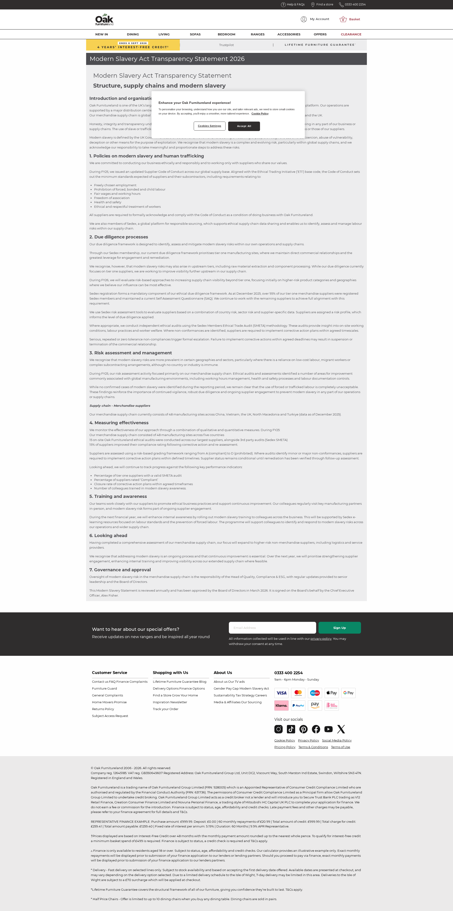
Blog (202, 681)
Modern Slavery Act (254, 688)
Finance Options (192, 688)
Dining (133, 34)
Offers (320, 34)
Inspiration (161, 702)
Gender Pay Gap (226, 688)
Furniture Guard (104, 688)
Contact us (100, 681)
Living (164, 34)
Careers (261, 695)
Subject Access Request (110, 716)
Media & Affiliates (227, 702)
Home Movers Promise (109, 702)
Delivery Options (166, 688)
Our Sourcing (251, 702)
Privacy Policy (308, 740)
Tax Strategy (245, 695)
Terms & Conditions (313, 747)
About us (220, 681)
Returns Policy (103, 709)
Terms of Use (340, 747)
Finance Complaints (131, 681)
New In (101, 34)
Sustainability (224, 695)
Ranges (257, 34)
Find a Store (162, 695)
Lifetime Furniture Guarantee (175, 681)
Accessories (288, 34)
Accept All (244, 126)
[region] (228, 114)
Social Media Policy (337, 740)
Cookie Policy (284, 740)
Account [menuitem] (319, 19)
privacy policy (320, 638)
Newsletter (178, 702)
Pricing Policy (284, 747)
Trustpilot (226, 45)
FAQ (112, 681)
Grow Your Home (185, 695)
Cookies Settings (209, 125)
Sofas (195, 34)
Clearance (351, 34)
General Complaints (107, 695)
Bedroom (226, 34)
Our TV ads (236, 681)
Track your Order (165, 709)
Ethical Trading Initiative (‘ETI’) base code (288, 172)
